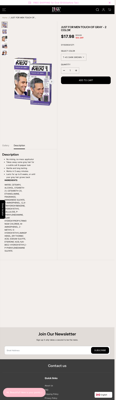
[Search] (97, 9)
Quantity (65, 64)
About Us (49, 385)
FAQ (46, 390)
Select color (68, 51)
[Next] (51, 81)
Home (4, 17)
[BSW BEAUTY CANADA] (56, 9)
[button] (4, 9)
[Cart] (109, 9)
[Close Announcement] (109, 2)
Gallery (5, 145)
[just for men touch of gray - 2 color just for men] (33, 81)
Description (19, 145)
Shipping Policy (51, 394)
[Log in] (103, 9)
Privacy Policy (51, 398)
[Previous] (15, 81)
